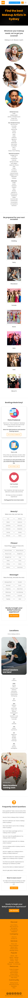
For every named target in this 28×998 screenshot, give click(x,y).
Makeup (20, 518)
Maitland (14, 689)
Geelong (14, 739)
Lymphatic (20, 595)
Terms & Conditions (14, 976)
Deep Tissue (20, 589)
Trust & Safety (14, 971)
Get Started (14, 616)
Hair (8, 518)
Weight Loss (19, 553)
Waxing (19, 532)
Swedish (20, 582)
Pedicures (8, 529)
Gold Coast (14, 708)
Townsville (14, 719)
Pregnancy (8, 589)
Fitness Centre (14, 948)
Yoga (20, 557)
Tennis (19, 560)
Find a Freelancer (14, 945)
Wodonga (14, 740)
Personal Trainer (8, 550)
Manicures (20, 525)
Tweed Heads (14, 694)
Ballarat (14, 736)
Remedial (8, 585)
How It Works (14, 925)
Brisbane (14, 705)
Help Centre (14, 888)
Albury (14, 686)
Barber (8, 522)
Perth (14, 745)
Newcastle (14, 691)
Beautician (20, 529)
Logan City (14, 710)
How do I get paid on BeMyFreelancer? (13, 870)
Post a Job (14, 943)
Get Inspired (14, 928)
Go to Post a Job (14, 466)
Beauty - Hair (14, 955)
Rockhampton (14, 713)
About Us (14, 937)
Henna (19, 535)
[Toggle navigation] (26, 3)
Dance (19, 564)
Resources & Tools (14, 984)
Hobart (14, 728)
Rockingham (14, 748)
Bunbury (14, 747)
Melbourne (14, 734)
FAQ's (14, 987)
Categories (14, 931)
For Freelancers (14, 930)
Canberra (14, 680)
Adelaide (14, 723)
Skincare (8, 535)
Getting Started (14, 983)
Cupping (8, 599)
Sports (19, 585)
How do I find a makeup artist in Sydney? (13, 817)
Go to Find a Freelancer (14, 434)
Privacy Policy (14, 974)
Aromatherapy (20, 592)
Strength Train (8, 557)
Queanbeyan (14, 693)
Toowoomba (14, 717)
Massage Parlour (14, 950)
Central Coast (14, 688)
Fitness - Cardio (14, 959)
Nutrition (8, 567)
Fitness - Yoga (14, 960)
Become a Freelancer (14, 2)
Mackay (14, 711)
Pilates (8, 560)
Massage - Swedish (14, 962)
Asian (20, 599)
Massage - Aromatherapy (14, 964)
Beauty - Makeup (14, 957)
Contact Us (14, 938)
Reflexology (8, 592)
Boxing (8, 564)
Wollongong (14, 696)
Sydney (14, 685)
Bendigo (14, 737)
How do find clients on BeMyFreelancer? (13, 867)
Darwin (14, 700)
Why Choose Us (14, 926)
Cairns (14, 706)
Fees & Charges (14, 972)
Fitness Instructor (20, 550)
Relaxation (8, 595)
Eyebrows (20, 522)
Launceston (14, 730)
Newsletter (14, 986)
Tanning (8, 532)
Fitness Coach (8, 553)
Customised (20, 567)
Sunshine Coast (14, 716)
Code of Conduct (14, 969)
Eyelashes (8, 525)
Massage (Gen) (8, 582)
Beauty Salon (14, 947)
